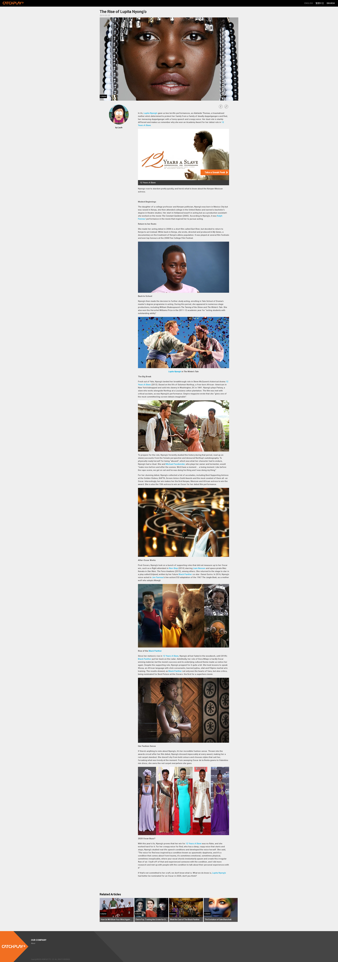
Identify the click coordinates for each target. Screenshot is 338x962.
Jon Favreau (158, 577)
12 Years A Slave (171, 656)
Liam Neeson (199, 568)
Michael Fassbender (175, 464)
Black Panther (185, 574)
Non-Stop (173, 568)
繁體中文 (320, 3)
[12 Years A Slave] (183, 157)
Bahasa (331, 3)
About (33, 943)
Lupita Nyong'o (150, 113)
